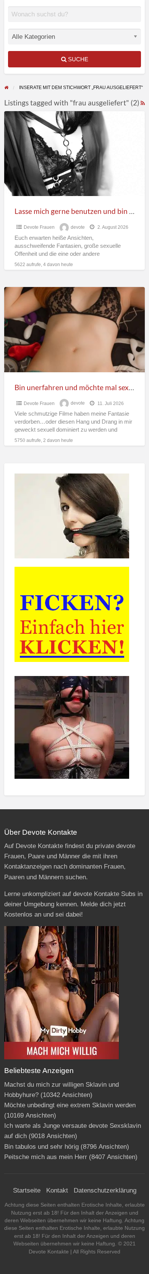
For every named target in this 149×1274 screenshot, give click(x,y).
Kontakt (57, 1190)
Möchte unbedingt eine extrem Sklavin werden (70, 1105)
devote (78, 227)
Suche (77, 59)
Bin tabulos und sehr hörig (41, 1146)
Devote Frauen (39, 227)
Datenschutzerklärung (105, 1190)
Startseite (26, 1190)
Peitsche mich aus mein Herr (45, 1157)
